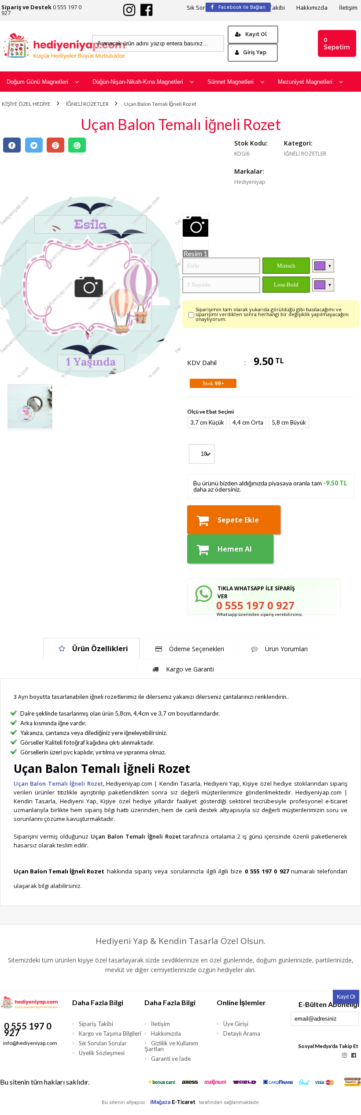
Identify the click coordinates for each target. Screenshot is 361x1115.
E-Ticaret (183, 1102)
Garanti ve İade (171, 1058)
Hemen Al (234, 549)
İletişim (348, 8)
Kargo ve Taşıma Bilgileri (110, 1033)
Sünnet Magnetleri (230, 81)
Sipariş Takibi (96, 1023)
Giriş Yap (254, 52)
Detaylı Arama (241, 1033)
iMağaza (160, 1102)
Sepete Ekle (238, 520)
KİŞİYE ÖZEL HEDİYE (26, 104)
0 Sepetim (337, 43)
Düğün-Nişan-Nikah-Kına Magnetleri (137, 81)
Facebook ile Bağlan (241, 7)
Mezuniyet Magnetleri (305, 81)
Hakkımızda (312, 8)
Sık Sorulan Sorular (103, 1043)
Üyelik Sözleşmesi (102, 1052)
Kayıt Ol (256, 34)
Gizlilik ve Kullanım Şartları (171, 1046)
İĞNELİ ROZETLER (87, 104)
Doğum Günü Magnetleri (37, 81)
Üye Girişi (235, 1023)
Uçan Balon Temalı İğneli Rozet (160, 104)
